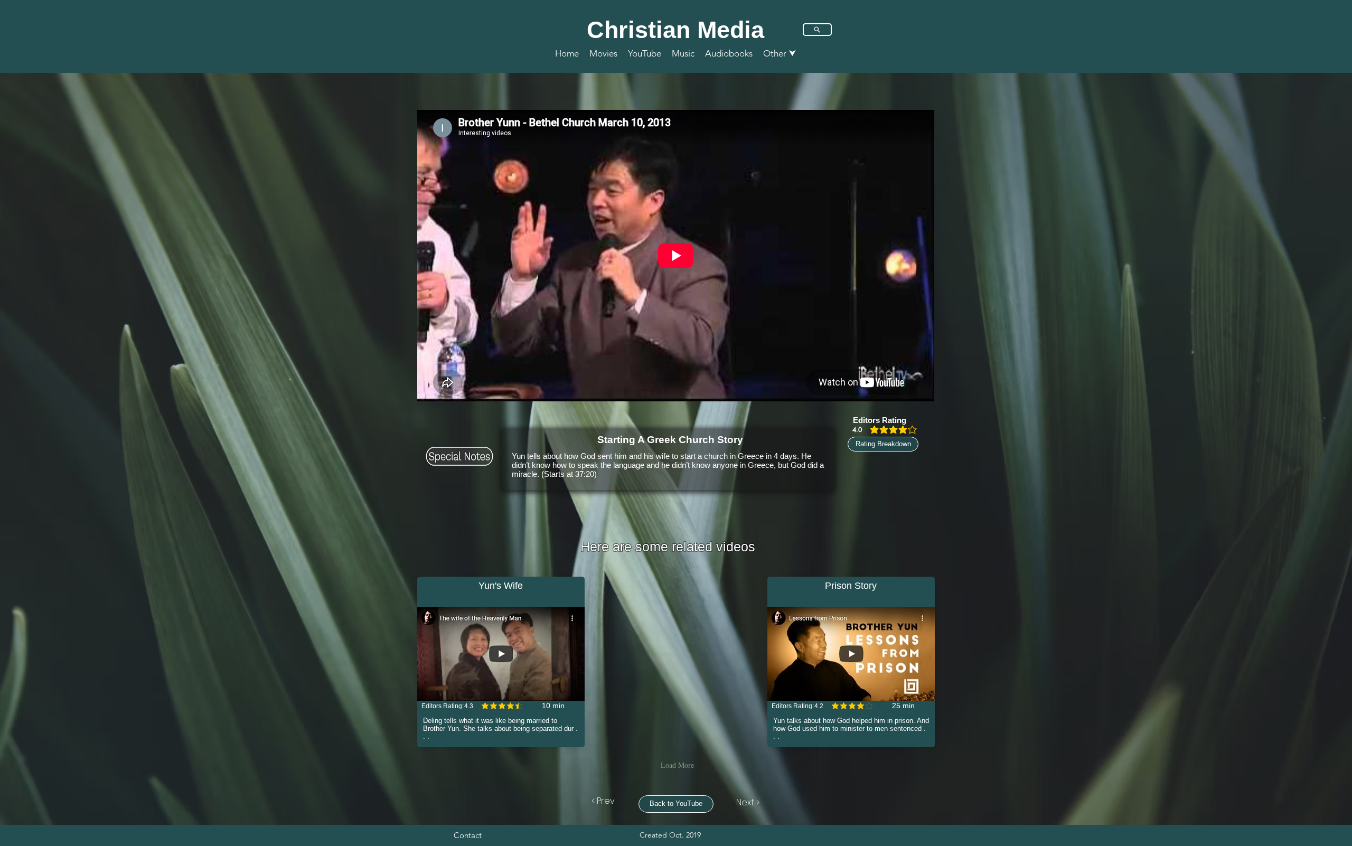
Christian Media (675, 29)
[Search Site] (817, 29)
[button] (780, 53)
